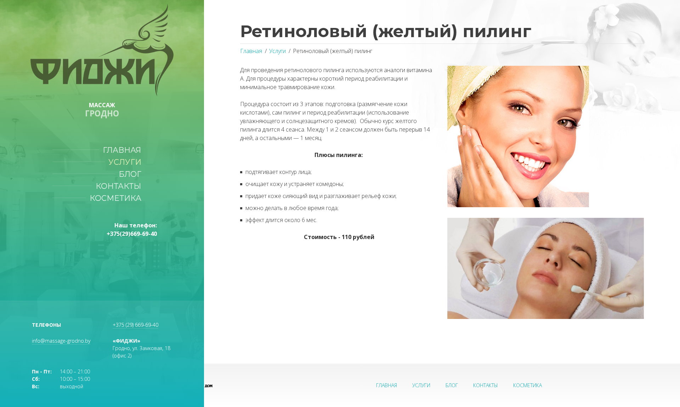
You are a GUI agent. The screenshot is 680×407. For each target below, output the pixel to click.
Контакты (121, 186)
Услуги (127, 162)
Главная (124, 150)
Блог (132, 174)
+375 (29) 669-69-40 (135, 324)
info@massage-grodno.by (61, 340)
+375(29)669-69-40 (132, 234)
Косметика (118, 198)
